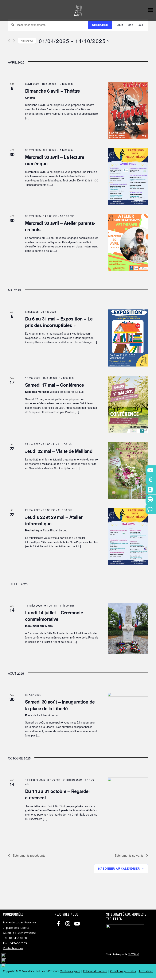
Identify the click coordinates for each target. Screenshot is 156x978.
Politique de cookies (95, 971)
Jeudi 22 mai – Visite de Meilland (58, 451)
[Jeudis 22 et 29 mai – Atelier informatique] (128, 536)
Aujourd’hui (27, 40)
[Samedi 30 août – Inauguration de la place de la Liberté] (128, 716)
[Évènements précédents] (9, 41)
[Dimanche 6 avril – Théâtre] (128, 110)
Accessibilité (146, 971)
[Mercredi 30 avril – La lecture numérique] (128, 176)
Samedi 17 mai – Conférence (54, 385)
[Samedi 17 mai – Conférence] (128, 404)
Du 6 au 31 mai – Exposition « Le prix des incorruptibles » (59, 321)
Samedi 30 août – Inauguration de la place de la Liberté (60, 704)
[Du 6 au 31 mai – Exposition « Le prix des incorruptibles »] (128, 338)
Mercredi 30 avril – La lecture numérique (54, 160)
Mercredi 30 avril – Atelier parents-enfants (60, 226)
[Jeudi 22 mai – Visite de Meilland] (128, 470)
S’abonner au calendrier (119, 868)
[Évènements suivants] (14, 41)
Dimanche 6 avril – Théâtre (52, 90)
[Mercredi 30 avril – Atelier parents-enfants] (128, 242)
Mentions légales (70, 971)
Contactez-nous (13, 948)
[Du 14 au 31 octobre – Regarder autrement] (128, 806)
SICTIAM (133, 954)
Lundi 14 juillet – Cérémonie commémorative (54, 615)
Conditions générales (123, 971)
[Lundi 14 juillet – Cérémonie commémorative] (128, 628)
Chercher (100, 25)
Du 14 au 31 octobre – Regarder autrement (57, 794)
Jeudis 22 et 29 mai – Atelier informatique (54, 520)
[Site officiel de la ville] (78, 14)
